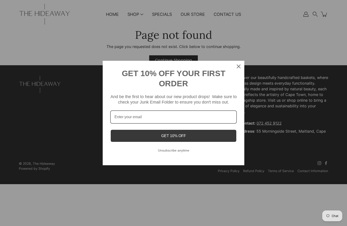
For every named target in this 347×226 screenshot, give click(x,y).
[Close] (238, 66)
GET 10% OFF (173, 136)
